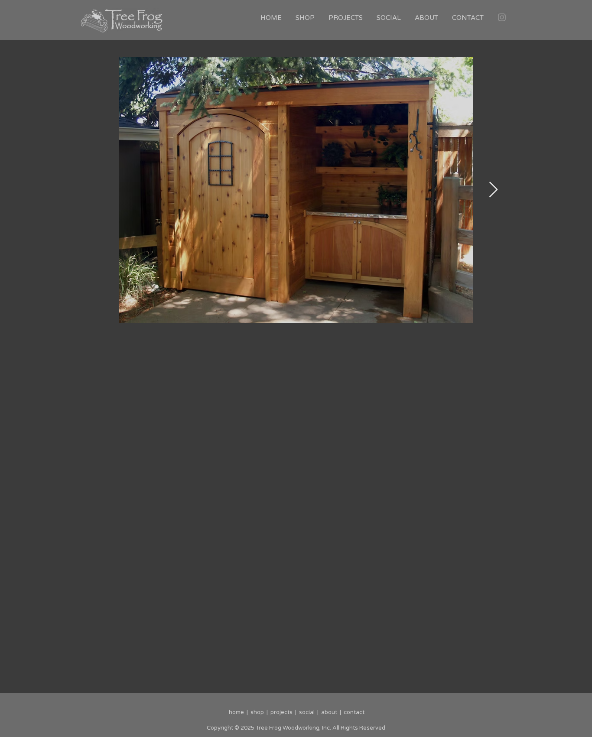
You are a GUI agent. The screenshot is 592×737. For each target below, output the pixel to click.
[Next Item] (493, 190)
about (329, 712)
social (307, 712)
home (237, 712)
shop (256, 712)
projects (281, 712)
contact (354, 712)
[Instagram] (502, 17)
